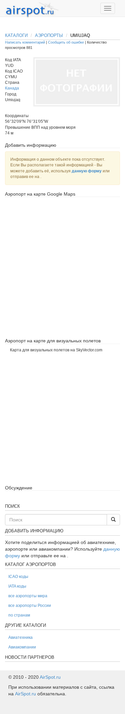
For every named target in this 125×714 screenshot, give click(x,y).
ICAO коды (18, 576)
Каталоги (16, 35)
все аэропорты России (29, 605)
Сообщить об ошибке (66, 42)
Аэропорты (49, 35)
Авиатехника (20, 637)
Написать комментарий (25, 42)
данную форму (87, 171)
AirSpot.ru (50, 677)
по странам (19, 615)
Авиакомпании (22, 647)
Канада (12, 88)
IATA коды (17, 586)
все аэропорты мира (27, 596)
